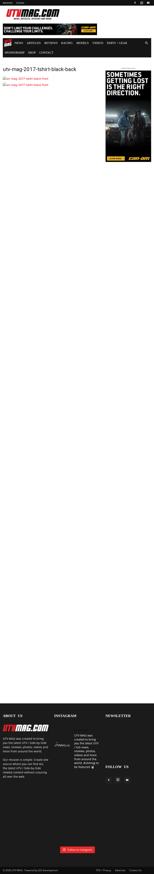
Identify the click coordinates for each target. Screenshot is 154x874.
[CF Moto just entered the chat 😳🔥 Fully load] (65, 808)
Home (8, 43)
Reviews (51, 43)
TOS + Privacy (103, 870)
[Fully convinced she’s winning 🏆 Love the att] (65, 780)
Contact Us (135, 870)
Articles (34, 43)
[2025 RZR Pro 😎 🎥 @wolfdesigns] (89, 822)
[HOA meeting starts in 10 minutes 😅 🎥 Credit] (65, 794)
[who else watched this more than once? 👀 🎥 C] (89, 808)
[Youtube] (148, 3)
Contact (20, 2)
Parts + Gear (117, 43)
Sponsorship (14, 52)
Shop (32, 52)
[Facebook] (135, 3)
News (19, 43)
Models (82, 43)
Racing (67, 43)
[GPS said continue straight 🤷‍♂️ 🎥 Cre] (89, 794)
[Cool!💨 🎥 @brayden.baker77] (65, 837)
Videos (97, 43)
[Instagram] (142, 3)
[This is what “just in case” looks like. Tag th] (89, 780)
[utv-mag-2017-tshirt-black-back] (25, 78)
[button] (146, 43)
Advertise (7, 2)
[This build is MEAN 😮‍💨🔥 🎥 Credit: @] (65, 822)
